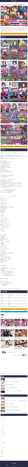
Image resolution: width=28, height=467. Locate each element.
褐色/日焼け (15, 306)
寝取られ (13, 306)
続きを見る (14, 146)
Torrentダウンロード (14, 311)
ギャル (10, 306)
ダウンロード (14, 33)
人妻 (8, 306)
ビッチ (11, 306)
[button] (26, 373)
